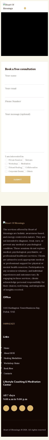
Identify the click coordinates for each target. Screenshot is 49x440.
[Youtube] (30, 408)
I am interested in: (21, 164)
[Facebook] (14, 408)
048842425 (9, 323)
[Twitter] (6, 408)
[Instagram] (22, 408)
